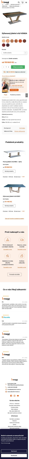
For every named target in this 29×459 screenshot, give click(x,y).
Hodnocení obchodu (14, 422)
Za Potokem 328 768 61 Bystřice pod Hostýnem (16, 384)
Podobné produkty (15, 94)
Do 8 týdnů (22, 128)
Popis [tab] (5, 94)
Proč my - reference (14, 403)
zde (9, 443)
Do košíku (18, 67)
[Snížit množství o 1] (3, 67)
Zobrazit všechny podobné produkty (14, 218)
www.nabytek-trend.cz (14, 391)
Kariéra (14, 424)
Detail (6, 171)
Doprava (14, 420)
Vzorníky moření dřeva (14, 405)
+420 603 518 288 (16, 85)
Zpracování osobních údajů (14, 426)
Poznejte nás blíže (14, 274)
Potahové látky (14, 407)
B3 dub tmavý (17, 176)
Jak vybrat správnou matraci (14, 413)
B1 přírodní (5, 176)
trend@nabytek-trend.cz (14, 389)
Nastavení (14, 451)
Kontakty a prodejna (14, 419)
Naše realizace (14, 409)
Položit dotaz (14, 90)
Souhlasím (14, 455)
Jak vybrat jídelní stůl (14, 411)
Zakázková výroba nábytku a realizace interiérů (8, 262)
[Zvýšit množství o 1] (8, 67)
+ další (23, 176)
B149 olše (11, 176)
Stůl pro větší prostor (19, 131)
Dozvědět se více (7, 249)
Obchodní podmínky (14, 428)
